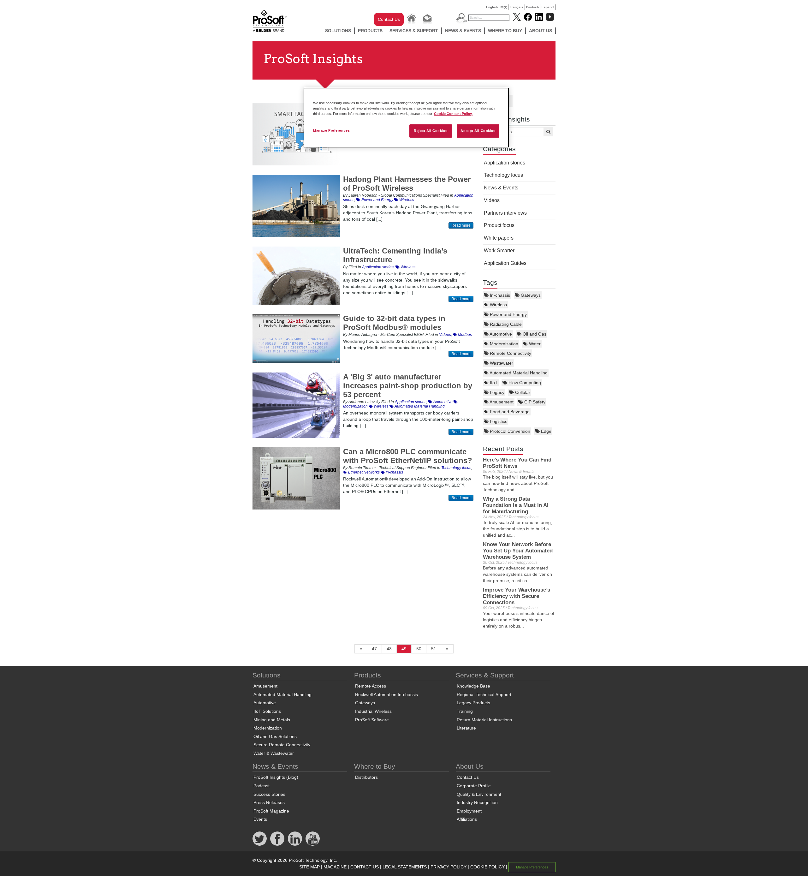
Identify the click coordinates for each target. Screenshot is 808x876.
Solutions (338, 30)
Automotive (500, 334)
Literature (466, 727)
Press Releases (269, 802)
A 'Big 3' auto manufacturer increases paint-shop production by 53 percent (407, 385)
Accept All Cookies (477, 131)
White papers (499, 238)
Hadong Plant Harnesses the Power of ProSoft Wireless (407, 183)
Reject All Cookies (430, 131)
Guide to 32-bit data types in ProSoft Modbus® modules (394, 322)
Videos (492, 200)
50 (418, 648)
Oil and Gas (533, 334)
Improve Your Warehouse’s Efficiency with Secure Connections (516, 596)
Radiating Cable (505, 324)
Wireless (498, 304)
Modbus (464, 334)
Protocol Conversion (509, 431)
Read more (461, 225)
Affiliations (467, 819)
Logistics (498, 421)
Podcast (261, 785)
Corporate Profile (474, 785)
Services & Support (413, 30)
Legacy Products (473, 702)
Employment (469, 810)
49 (404, 648)
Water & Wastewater (273, 753)
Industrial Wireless (373, 711)
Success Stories (269, 794)
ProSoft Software (372, 719)
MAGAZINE (335, 866)
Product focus (499, 225)
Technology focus (503, 175)
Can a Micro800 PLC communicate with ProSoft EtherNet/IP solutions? (407, 456)
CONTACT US (364, 866)
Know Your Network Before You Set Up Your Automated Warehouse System (518, 550)
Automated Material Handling (518, 372)
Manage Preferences (331, 130)
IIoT (493, 382)
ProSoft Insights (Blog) (275, 777)
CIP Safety (534, 401)
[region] (406, 117)
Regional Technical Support (484, 694)
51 (433, 648)
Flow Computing (524, 382)
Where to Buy (505, 30)
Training (465, 711)
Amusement (501, 401)
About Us (540, 30)
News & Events (463, 30)
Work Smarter (499, 250)
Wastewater (501, 363)
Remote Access (370, 685)
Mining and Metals (271, 719)
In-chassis (499, 295)
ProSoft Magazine (271, 810)
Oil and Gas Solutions (275, 736)
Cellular (522, 392)
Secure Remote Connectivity (281, 744)
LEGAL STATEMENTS (405, 866)
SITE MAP (309, 866)
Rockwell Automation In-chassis (386, 694)
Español (548, 7)
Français (516, 7)
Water (534, 343)
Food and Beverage (509, 411)
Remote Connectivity (510, 353)
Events (260, 819)
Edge (545, 431)
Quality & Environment (479, 794)
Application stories (504, 162)
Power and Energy (508, 314)
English (492, 7)
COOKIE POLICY (487, 866)
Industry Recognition (477, 802)
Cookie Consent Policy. (453, 114)
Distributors (366, 777)
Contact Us (389, 19)
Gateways (530, 295)
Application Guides (505, 263)
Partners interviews (505, 213)
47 (374, 648)
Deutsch (532, 7)
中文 (504, 7)
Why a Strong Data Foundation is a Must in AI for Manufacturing (516, 505)
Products (370, 30)
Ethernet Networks (363, 472)
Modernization (503, 343)
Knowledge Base (473, 685)
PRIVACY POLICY (448, 866)
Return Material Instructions (484, 719)
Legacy (496, 392)
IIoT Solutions (267, 711)
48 (389, 648)
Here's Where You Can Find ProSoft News (517, 463)
